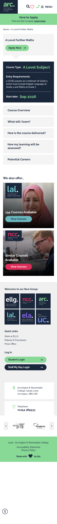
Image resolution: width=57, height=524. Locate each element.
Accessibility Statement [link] (28, 447)
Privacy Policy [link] (28, 450)
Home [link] (6, 29)
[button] (33, 7)
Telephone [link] (22, 406)
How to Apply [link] (28, 17)
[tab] (28, 110)
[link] (9, 7)
